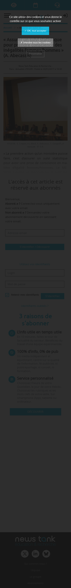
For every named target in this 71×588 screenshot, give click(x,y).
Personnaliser (35, 54)
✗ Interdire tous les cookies (35, 42)
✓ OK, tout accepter (35, 30)
